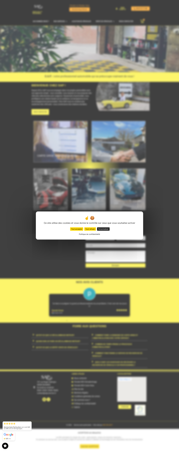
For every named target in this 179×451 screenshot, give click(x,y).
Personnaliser (103, 229)
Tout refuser (90, 229)
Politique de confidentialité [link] (89, 234)
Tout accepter (76, 229)
